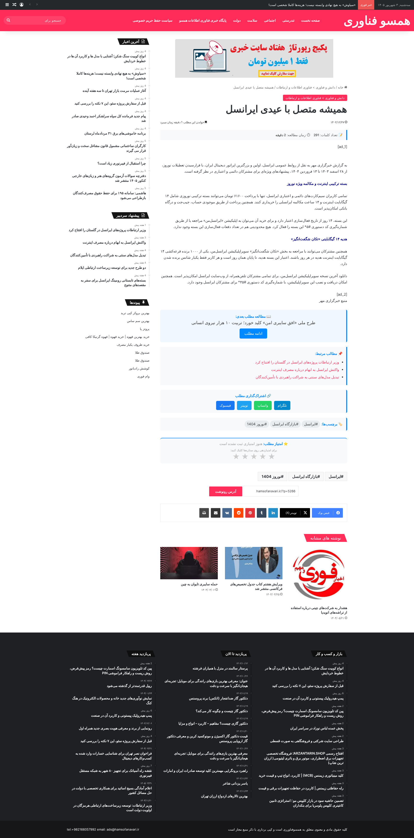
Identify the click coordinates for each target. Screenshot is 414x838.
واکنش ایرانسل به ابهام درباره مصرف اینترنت (305, 369)
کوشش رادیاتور (139, 368)
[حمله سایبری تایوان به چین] (189, 563)
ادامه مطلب (253, 333)
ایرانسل (335, 476)
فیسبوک (225, 405)
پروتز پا (145, 329)
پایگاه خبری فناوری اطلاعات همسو (202, 20)
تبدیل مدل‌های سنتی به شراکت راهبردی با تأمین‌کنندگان (297, 377)
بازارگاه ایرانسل (304, 476)
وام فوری (143, 376)
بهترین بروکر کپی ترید (135, 313)
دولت (237, 20)
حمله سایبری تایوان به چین (199, 584)
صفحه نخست (310, 20)
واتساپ (263, 405)
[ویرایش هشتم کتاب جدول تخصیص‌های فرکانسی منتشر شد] (253, 563)
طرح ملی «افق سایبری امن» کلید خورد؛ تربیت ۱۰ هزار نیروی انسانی (253, 322)
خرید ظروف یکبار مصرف (133, 344)
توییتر (244, 405)
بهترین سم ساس (138, 321)
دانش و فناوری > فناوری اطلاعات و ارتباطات (305, 87)
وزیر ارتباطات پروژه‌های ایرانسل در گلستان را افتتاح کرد (297, 362)
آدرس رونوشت (225, 491)
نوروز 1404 (271, 476)
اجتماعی (270, 20)
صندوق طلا (142, 352)
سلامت (252, 20)
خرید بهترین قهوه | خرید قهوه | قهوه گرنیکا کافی (117, 337)
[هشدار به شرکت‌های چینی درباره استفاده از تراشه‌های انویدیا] (318, 575)
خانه (341, 87)
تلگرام (282, 405)
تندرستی (288, 20)
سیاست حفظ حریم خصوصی (152, 20)
